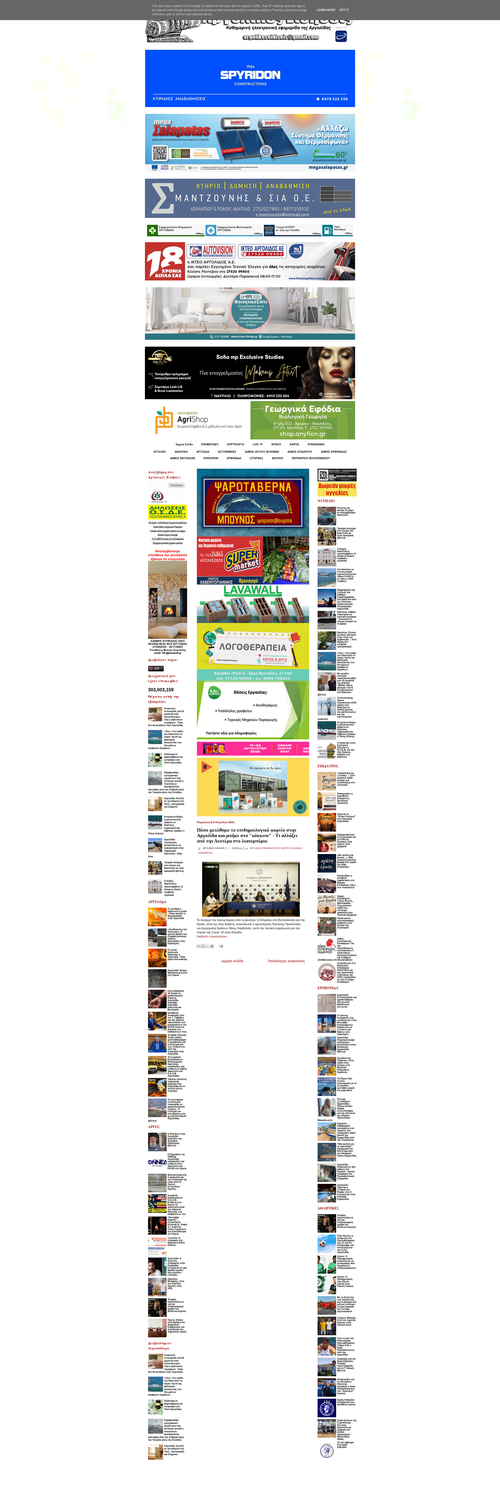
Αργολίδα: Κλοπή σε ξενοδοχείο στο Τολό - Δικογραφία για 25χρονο (174, 802)
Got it (344, 10)
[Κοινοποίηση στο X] (208, 946)
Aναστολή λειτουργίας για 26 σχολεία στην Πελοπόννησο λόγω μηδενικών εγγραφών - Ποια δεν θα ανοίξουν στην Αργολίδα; (166, 717)
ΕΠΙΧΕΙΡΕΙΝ (211, 458)
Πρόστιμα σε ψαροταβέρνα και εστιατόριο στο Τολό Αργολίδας (173, 758)
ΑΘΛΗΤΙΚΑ (181, 451)
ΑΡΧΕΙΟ (276, 444)
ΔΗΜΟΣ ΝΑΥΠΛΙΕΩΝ (182, 458)
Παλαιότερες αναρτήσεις (286, 961)
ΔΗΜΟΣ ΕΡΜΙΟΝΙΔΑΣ (334, 451)
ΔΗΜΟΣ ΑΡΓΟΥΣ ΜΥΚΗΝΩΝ (262, 451)
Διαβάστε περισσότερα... (213, 936)
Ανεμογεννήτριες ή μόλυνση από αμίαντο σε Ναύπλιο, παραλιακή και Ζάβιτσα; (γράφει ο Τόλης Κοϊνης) (166, 825)
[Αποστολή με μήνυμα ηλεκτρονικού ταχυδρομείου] (199, 946)
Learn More (326, 10)
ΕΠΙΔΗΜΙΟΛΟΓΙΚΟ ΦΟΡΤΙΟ (276, 848)
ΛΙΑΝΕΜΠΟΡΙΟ (205, 853)
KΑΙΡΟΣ (294, 444)
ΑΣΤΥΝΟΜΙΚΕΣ (227, 451)
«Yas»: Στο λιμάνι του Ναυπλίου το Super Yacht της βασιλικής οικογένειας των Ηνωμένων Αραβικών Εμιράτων (165, 740)
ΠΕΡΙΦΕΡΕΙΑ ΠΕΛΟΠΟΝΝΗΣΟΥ (311, 458)
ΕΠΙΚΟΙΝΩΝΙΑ (316, 444)
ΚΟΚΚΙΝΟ (296, 848)
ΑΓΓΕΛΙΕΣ (160, 451)
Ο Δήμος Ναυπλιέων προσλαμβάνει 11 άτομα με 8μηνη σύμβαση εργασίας (173, 888)
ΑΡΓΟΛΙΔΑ (202, 451)
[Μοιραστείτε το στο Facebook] (212, 946)
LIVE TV (258, 444)
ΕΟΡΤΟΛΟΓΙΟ (235, 444)
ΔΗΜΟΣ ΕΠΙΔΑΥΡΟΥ (300, 451)
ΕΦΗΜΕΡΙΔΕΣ (210, 444)
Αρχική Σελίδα (184, 444)
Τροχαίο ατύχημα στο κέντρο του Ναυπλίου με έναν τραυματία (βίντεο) (174, 866)
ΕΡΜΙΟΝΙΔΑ (234, 458)
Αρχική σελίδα (232, 961)
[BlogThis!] (203, 946)
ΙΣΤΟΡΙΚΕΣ (256, 458)
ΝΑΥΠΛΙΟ (277, 458)
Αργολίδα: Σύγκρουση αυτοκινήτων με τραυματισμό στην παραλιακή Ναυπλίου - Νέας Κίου (166, 848)
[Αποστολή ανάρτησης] (220, 946)
